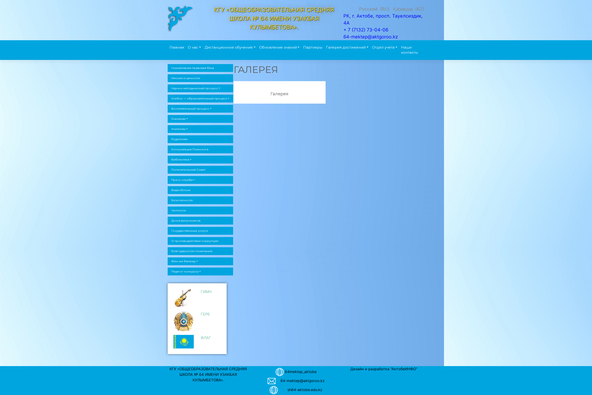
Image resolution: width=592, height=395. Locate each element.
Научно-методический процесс (194, 88)
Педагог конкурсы (185, 271)
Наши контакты (409, 50)
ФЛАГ (206, 337)
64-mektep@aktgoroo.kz (303, 380)
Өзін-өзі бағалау (183, 261)
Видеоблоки (180, 190)
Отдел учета (383, 47)
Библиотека (180, 159)
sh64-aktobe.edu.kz (302, 389)
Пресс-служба (182, 180)
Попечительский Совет (188, 169)
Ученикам (178, 118)
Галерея (279, 94)
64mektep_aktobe (301, 371)
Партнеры (312, 47)
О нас (193, 47)
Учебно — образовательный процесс (199, 98)
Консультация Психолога (189, 149)
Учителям (178, 129)
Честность (178, 210)
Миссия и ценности (185, 78)
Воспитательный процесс (190, 108)
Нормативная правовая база (192, 68)
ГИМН (206, 291)
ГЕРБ (205, 314)
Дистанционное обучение (229, 47)
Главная (177, 47)
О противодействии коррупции (194, 241)
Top (581, 384)
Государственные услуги (189, 230)
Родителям (179, 139)
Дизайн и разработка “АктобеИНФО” (383, 369)
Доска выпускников (185, 220)
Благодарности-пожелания (191, 251)
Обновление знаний (278, 47)
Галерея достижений (346, 47)
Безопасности (182, 200)
